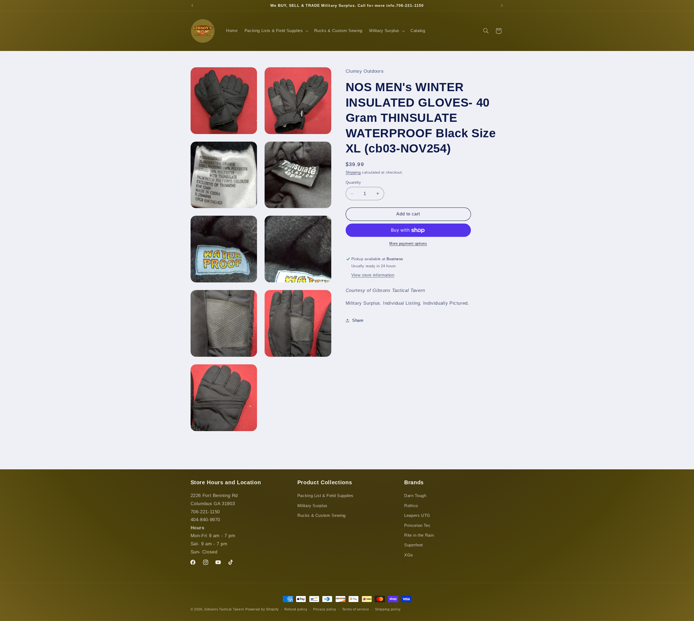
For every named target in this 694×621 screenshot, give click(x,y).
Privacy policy (324, 609)
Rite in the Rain (419, 535)
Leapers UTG (417, 515)
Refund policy (295, 609)
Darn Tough (415, 496)
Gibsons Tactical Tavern (224, 609)
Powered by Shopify (261, 609)
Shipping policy (388, 609)
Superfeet (413, 545)
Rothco (411, 506)
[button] (276, 31)
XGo (408, 555)
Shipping (353, 172)
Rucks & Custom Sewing (321, 515)
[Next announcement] (502, 5)
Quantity (353, 182)
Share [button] (358, 320)
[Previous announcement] (192, 5)
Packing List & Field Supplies (325, 496)
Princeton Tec (417, 525)
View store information (372, 275)
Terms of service (355, 609)
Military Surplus (312, 506)
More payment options (408, 244)
